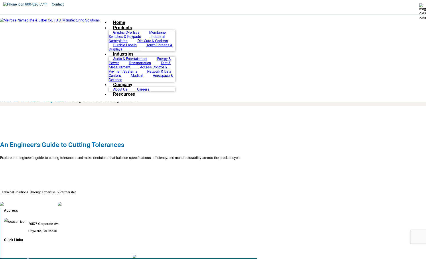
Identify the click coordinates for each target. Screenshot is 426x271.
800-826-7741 (36, 4)
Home (119, 22)
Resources (124, 94)
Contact (58, 4)
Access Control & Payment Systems (138, 69)
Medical (137, 76)
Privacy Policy (142, 250)
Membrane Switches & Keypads (137, 34)
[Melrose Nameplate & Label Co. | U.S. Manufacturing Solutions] (50, 20)
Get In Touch (17, 250)
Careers (143, 89)
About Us (120, 89)
